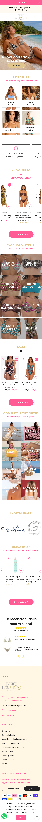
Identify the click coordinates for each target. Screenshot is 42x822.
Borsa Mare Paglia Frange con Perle (23, 216)
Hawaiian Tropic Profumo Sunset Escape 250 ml (10, 579)
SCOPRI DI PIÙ (16, 65)
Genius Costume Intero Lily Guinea (12, 383)
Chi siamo (6, 731)
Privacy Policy (7, 751)
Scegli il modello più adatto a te (15, 739)
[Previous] (4, 196)
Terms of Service (9, 760)
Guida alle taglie (8, 735)
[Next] (38, 196)
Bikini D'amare (23, 213)
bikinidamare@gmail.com (16, 705)
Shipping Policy (8, 755)
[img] (21, 627)
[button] (19, 656)
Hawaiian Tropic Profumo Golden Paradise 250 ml (30, 579)
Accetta (21, 818)
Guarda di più (20, 234)
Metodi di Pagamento (10, 743)
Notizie (4, 764)
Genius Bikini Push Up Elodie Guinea (32, 383)
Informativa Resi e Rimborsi (13, 747)
